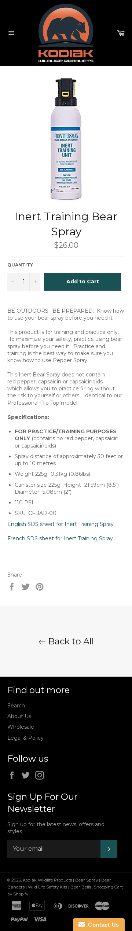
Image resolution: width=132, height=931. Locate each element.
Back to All (70, 641)
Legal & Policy (25, 738)
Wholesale (20, 727)
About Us (19, 716)
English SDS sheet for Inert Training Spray (61, 524)
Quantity (20, 265)
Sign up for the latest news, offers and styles (55, 828)
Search (16, 705)
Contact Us (102, 924)
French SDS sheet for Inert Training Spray (60, 538)
